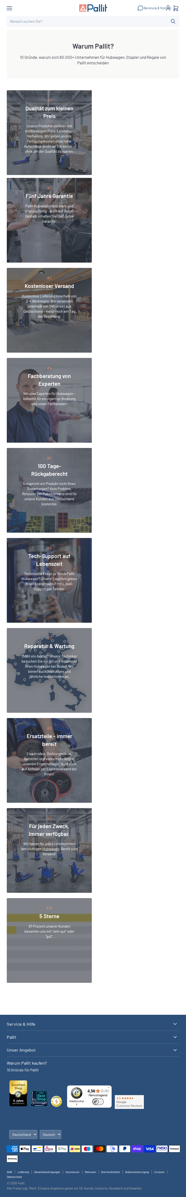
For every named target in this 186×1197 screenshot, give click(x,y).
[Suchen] (173, 21)
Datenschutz (14, 1176)
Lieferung (23, 1172)
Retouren (90, 1172)
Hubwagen (50, 849)
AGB (9, 1172)
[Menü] (109, 1088)
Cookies (159, 1172)
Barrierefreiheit (110, 1172)
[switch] (98, 1101)
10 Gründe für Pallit (23, 1070)
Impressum (72, 1172)
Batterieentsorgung (137, 1172)
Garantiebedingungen (47, 1172)
